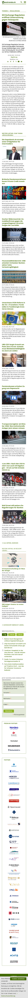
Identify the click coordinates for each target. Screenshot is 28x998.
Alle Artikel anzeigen (10, 543)
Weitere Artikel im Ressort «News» (12, 549)
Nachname (7, 698)
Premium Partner (10, 723)
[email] (18, 62)
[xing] (10, 62)
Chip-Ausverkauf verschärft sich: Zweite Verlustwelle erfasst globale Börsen (15, 646)
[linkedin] (7, 62)
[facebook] (12, 62)
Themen (5, 11)
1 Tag (4, 634)
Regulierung (15, 11)
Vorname (7, 692)
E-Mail (6, 704)
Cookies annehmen (18, 979)
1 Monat (20, 634)
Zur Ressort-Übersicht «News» (13, 625)
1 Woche (11, 634)
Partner (7, 760)
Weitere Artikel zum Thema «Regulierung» (12, 134)
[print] (20, 62)
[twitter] (15, 62)
